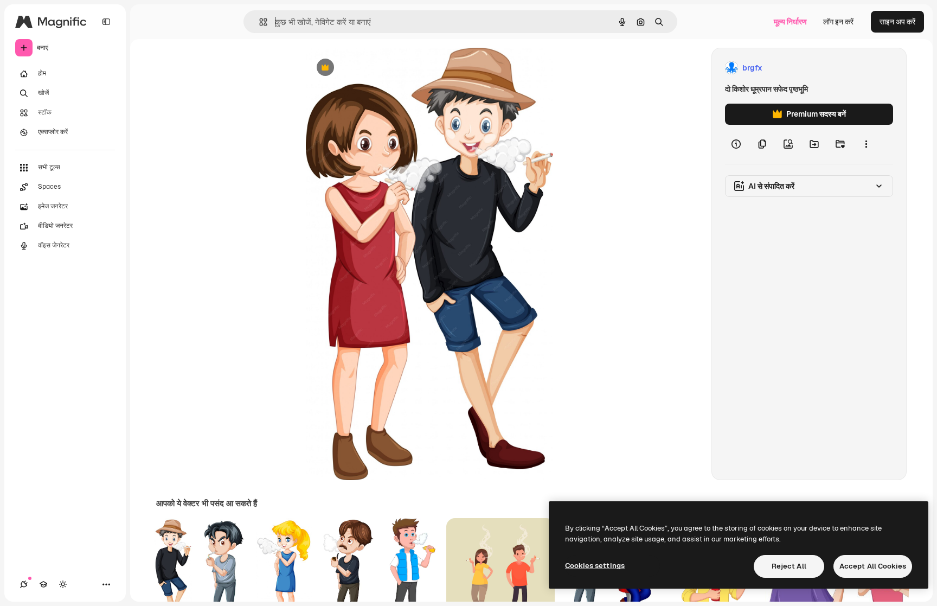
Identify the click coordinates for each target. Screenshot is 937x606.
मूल (365, 68)
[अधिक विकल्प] (866, 144)
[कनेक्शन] (24, 584)
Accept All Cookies (872, 566)
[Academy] (43, 584)
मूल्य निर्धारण (790, 22)
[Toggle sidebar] (106, 21)
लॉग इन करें (838, 22)
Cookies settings (595, 565)
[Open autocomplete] (259, 22)
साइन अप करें (897, 22)
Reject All (789, 566)
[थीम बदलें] (63, 584)
